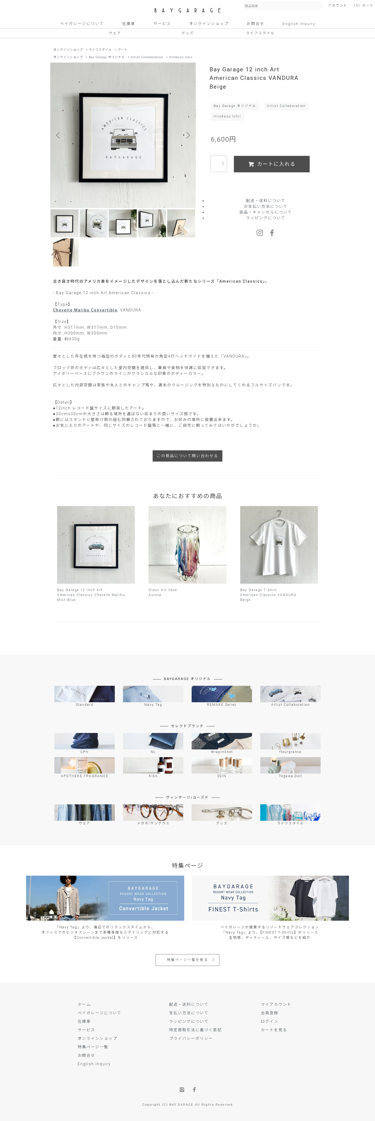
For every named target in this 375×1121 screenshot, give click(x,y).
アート (122, 50)
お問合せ (255, 23)
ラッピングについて (266, 218)
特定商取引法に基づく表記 (195, 1030)
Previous (58, 135)
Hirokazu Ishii (180, 57)
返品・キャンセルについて (265, 212)
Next (187, 135)
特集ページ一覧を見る (187, 960)
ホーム (84, 1004)
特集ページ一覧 (93, 1047)
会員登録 (269, 1013)
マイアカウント (276, 1004)
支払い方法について (189, 1013)
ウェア (115, 33)
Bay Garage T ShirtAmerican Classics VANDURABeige (268, 595)
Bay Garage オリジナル (107, 57)
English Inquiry (298, 23)
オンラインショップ (209, 23)
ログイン (269, 1021)
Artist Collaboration (147, 57)
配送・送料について (266, 200)
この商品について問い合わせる (187, 456)
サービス (162, 23)
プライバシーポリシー (191, 1038)
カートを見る (274, 1030)
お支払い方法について (266, 206)
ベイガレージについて (82, 23)
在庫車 (128, 23)
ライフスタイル (260, 33)
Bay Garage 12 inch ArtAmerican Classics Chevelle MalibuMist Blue (91, 595)
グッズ (187, 33)
